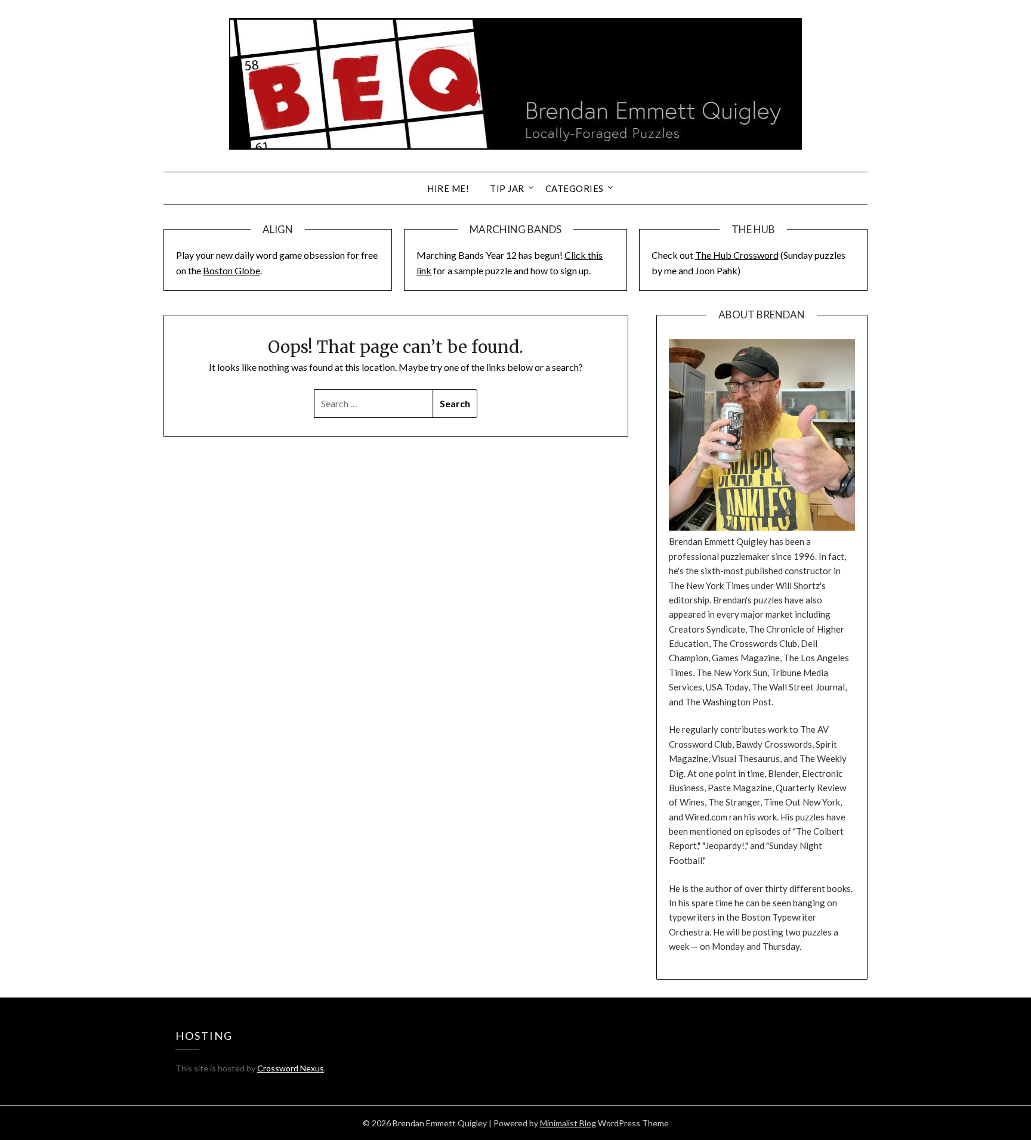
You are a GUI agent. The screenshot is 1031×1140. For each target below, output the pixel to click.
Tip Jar (507, 188)
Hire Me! (448, 188)
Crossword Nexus (290, 1068)
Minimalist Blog (568, 1123)
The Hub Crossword (737, 255)
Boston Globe (231, 270)
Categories (574, 188)
